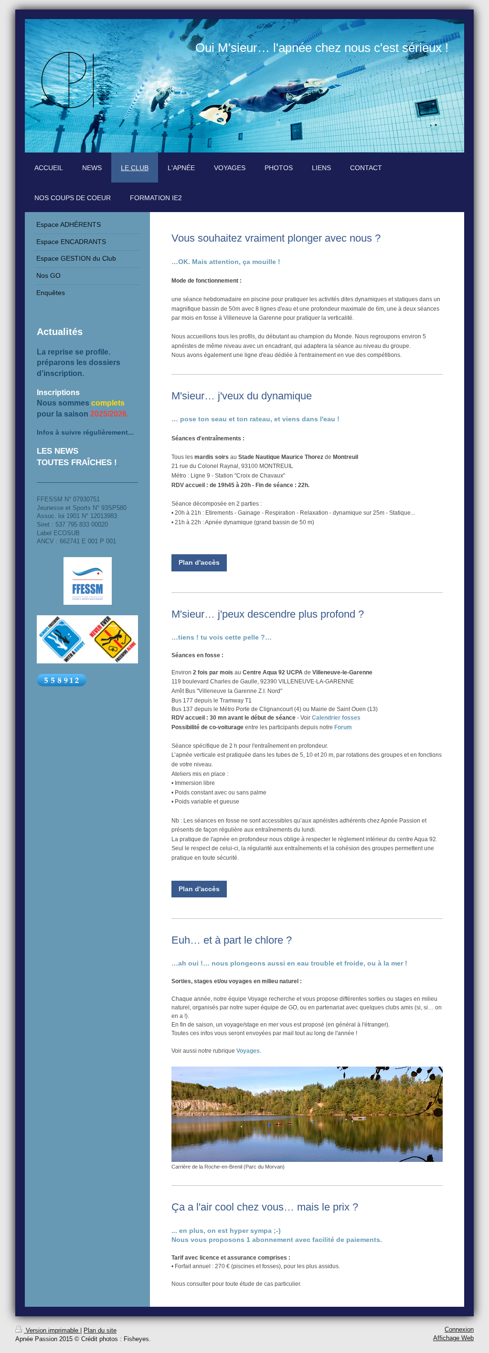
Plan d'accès (199, 562)
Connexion (459, 1329)
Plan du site (100, 1330)
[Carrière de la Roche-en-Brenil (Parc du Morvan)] (307, 1114)
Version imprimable (52, 1330)
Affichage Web (453, 1338)
